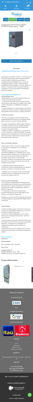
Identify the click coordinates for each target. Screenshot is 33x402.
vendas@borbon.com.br (16, 370)
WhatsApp (12, 19)
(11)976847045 (19, 368)
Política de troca (16, 347)
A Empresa (16, 345)
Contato (20, 19)
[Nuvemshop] (16, 398)
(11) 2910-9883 (18, 366)
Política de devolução (16, 349)
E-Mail (27, 19)
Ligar (5, 19)
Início (16, 343)
